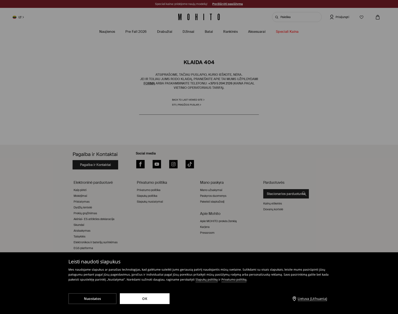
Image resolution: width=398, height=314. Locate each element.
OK (144, 298)
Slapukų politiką (206, 279)
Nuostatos (92, 298)
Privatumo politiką (233, 279)
